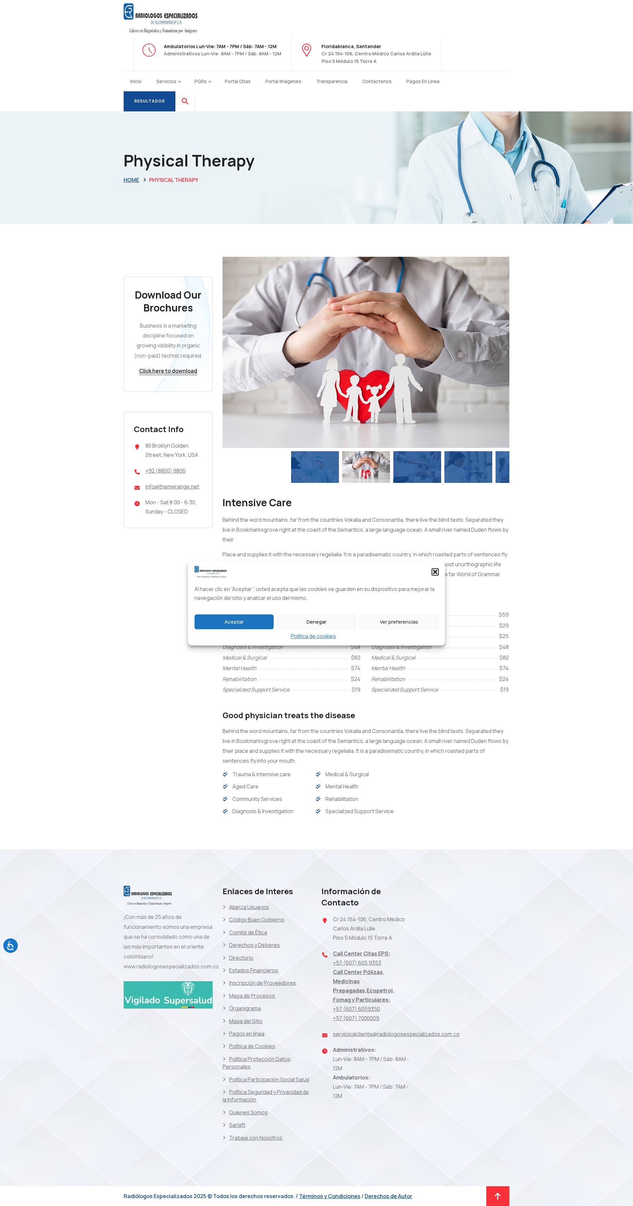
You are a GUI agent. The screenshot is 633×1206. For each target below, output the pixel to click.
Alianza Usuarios (249, 907)
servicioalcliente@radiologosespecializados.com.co (396, 1034)
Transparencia (331, 81)
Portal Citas (238, 81)
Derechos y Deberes (254, 945)
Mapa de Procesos (252, 995)
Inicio (135, 81)
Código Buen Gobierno (257, 919)
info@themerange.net (172, 486)
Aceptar (234, 621)
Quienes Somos (248, 1112)
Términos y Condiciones (329, 1196)
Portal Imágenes (283, 81)
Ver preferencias (399, 621)
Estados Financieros (253, 970)
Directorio (241, 957)
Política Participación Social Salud (269, 1079)
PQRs (201, 81)
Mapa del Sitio (245, 1021)
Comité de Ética (248, 932)
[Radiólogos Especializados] (161, 18)
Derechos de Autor (388, 1196)
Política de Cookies (252, 1046)
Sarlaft (237, 1125)
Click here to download (168, 370)
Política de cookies (313, 636)
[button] (435, 572)
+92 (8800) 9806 (165, 470)
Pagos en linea (423, 81)
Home (131, 180)
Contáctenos (377, 81)
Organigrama (245, 1008)
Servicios (166, 81)
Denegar (316, 621)
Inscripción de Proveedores (262, 982)
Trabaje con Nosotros (256, 1137)
